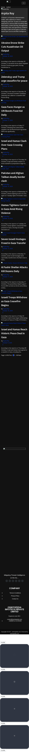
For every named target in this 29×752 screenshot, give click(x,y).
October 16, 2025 (7, 154)
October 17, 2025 (7, 120)
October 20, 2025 (7, 56)
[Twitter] (10, 581)
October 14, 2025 (7, 218)
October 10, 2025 (7, 311)
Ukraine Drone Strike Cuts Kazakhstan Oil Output (12, 46)
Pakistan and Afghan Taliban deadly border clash (13, 176)
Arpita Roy (6, 54)
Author (8, 7)
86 (17, 355)
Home (3, 7)
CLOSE (3, 642)
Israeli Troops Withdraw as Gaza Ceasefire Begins (14, 301)
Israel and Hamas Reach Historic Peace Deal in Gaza (14, 333)
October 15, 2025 (7, 186)
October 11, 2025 (7, 277)
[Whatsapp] (16, 581)
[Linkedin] (19, 581)
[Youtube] (22, 581)
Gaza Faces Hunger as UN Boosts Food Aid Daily (13, 110)
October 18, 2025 (7, 86)
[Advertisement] (14, 371)
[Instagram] (13, 581)
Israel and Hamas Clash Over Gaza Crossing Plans (14, 144)
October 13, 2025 (7, 248)
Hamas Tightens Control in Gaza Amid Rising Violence (14, 209)
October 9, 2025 (7, 343)
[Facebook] (6, 581)
